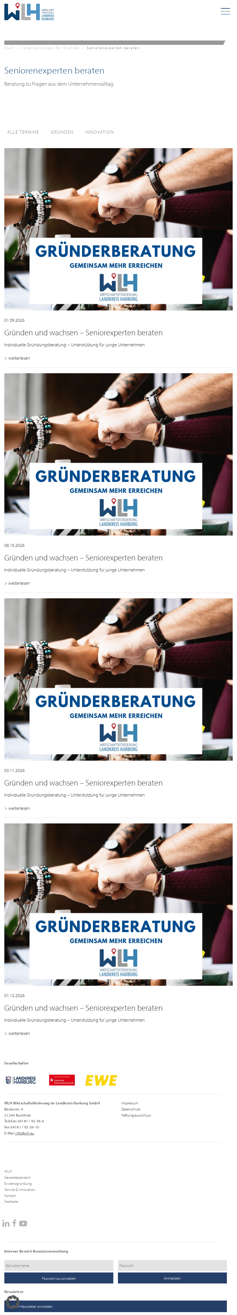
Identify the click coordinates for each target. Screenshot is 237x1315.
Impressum (129, 1103)
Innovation (99, 132)
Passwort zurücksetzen (59, 1278)
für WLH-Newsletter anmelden (30, 1306)
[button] (12, 1302)
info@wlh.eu (24, 1133)
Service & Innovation (19, 1189)
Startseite (11, 1201)
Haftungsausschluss (136, 1115)
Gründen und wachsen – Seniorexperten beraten (83, 332)
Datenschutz (130, 1109)
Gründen (62, 132)
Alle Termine (23, 132)
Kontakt (10, 1195)
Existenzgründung (18, 1183)
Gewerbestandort (17, 1177)
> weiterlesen (17, 358)
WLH (8, 1171)
